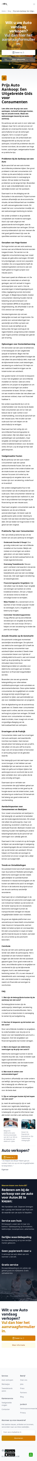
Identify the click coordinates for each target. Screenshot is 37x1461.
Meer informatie (18, 59)
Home (4, 11)
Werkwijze (6, 1384)
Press (22, 1388)
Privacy (23, 1413)
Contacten (6, 1409)
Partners (23, 1392)
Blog (9, 11)
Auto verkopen (7, 1380)
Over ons (23, 1380)
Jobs (21, 1384)
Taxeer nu (18, 52)
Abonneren (18, 1438)
